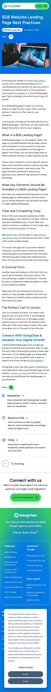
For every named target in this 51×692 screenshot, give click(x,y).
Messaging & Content (36, 556)
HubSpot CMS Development (11, 571)
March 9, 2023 (33, 30)
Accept (25, 674)
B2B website (39, 80)
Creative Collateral (34, 565)
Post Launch (33, 578)
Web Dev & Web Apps (13, 577)
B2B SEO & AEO (33, 600)
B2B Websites (10, 557)
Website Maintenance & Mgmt (36, 586)
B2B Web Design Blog (12, 30)
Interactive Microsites (13, 582)
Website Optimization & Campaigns (36, 593)
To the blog (17, 463)
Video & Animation (34, 570)
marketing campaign (16, 93)
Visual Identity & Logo (36, 560)
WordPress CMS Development (11, 563)
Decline (25, 681)
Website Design (11, 552)
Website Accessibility (13, 597)
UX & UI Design (11, 592)
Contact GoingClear (23, 497)
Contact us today (18, 373)
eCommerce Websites (14, 587)
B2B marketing (36, 360)
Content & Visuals (32, 548)
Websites (10, 546)
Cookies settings (25, 667)
